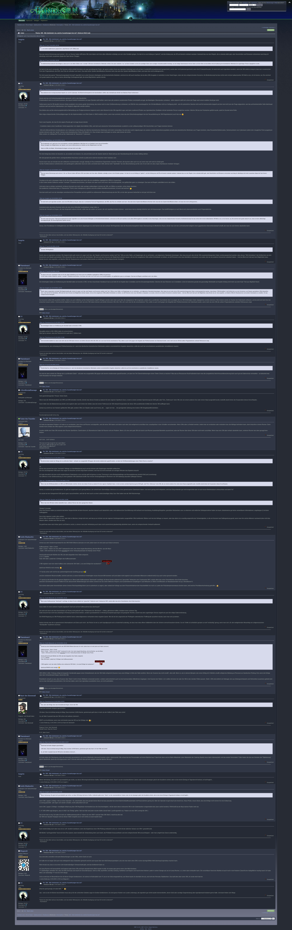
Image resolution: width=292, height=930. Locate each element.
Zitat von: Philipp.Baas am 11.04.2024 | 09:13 (52, 140)
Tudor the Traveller (27, 419)
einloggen (245, 2)
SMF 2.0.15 (137, 927)
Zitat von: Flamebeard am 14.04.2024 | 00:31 (52, 701)
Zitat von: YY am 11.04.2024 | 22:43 (49, 246)
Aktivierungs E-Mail (271, 2)
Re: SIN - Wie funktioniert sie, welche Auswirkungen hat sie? (62, 39)
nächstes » (272, 27)
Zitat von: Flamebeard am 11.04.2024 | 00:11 (52, 89)
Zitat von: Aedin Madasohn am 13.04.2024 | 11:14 (53, 597)
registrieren (254, 2)
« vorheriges (265, 27)
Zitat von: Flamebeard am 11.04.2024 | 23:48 (52, 322)
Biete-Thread (46, 312)
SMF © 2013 (144, 927)
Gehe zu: (258, 918)
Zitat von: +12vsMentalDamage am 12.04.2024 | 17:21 (54, 480)
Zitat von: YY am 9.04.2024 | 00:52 (49, 45)
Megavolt (23, 851)
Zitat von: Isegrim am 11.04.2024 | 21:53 (51, 169)
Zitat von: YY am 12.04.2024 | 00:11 (49, 364)
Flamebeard (25, 265)
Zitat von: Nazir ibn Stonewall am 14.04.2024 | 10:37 (54, 742)
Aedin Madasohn (27, 537)
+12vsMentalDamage (28, 390)
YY (21, 83)
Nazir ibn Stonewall (28, 696)
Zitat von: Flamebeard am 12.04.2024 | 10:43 (52, 457)
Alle (25, 30)
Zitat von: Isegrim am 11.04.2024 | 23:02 (51, 287)
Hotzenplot (59, 25)
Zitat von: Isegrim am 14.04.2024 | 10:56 (51, 791)
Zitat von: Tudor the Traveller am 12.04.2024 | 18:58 (54, 499)
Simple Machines (153, 927)
